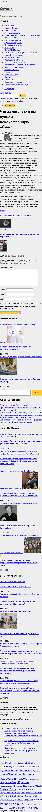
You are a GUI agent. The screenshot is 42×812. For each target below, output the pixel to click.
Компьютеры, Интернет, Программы (21, 52)
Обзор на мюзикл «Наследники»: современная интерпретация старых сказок (18, 562)
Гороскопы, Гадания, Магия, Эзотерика (22, 35)
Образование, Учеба (13, 60)
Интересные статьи (13, 45)
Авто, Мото (9, 25)
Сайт (2, 299)
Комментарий (7, 267)
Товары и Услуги (12, 79)
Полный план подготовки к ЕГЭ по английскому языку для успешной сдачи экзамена (19, 682)
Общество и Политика (14, 62)
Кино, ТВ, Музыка (12, 50)
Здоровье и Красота (13, 42)
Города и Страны (12, 33)
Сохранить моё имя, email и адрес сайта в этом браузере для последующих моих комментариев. (20, 306)
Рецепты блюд (11, 74)
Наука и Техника (12, 57)
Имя (2, 290)
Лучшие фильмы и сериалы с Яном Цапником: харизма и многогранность (19, 494)
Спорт (7, 77)
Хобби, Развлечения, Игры (16, 84)
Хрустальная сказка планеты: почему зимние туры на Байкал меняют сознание (21, 416)
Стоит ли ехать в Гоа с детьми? (14, 405)
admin (2, 133)
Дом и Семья (10, 38)
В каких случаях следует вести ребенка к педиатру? (21, 356)
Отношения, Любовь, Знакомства (19, 65)
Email (3, 294)
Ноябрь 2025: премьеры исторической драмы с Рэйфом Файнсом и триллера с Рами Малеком (19, 452)
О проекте (9, 88)
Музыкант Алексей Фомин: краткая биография (18, 503)
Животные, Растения (14, 40)
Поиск (2, 389)
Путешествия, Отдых (14, 67)
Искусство (9, 47)
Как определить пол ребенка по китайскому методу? (15, 348)
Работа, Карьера (11, 69)
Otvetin (6, 8)
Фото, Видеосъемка (13, 82)
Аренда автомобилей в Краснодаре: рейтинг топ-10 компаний (17, 602)
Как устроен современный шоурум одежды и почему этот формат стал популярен (21, 421)
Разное (7, 72)
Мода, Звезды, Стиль (13, 55)
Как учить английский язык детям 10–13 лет (20, 412)
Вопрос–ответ (10, 30)
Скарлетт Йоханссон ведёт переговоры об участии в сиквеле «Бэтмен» (21, 442)
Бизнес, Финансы (12, 28)
